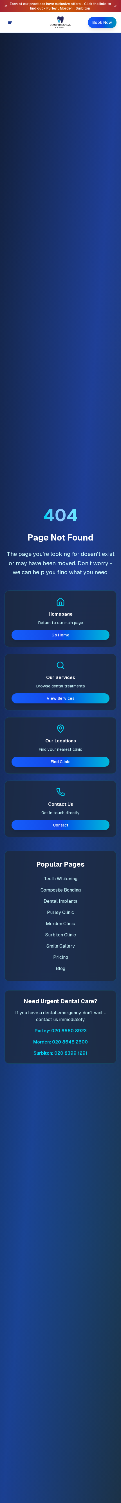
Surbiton (83, 8)
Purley (51, 8)
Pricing (60, 957)
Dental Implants (60, 901)
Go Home (60, 635)
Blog (60, 968)
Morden (66, 8)
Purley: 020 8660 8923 (61, 1030)
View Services (61, 698)
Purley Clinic (60, 912)
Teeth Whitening (60, 878)
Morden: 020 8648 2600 (60, 1042)
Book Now (102, 22)
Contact (60, 825)
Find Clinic (60, 761)
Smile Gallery (60, 946)
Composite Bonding (61, 890)
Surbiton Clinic (60, 935)
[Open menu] (10, 22)
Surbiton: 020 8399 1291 (60, 1053)
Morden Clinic (60, 923)
